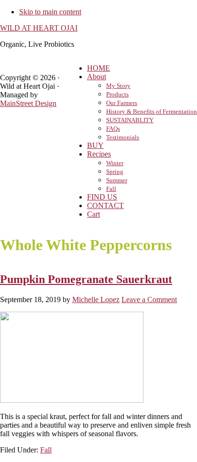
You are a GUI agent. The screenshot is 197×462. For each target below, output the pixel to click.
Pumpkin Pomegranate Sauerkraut (86, 279)
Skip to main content (50, 12)
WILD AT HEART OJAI (38, 28)
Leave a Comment (149, 299)
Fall (46, 450)
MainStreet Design (28, 103)
